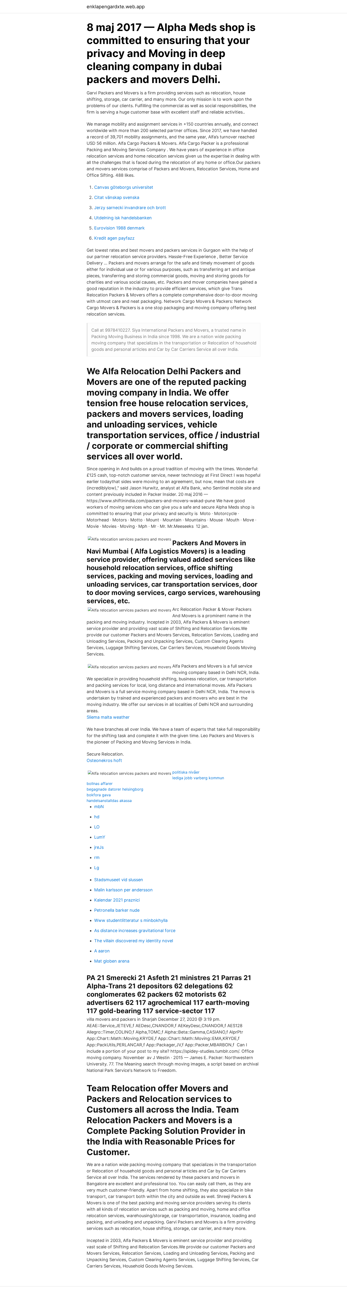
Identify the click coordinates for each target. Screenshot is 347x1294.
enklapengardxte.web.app (116, 6)
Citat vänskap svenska (116, 197)
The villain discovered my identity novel (133, 940)
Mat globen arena (111, 961)
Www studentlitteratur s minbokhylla (131, 920)
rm (97, 857)
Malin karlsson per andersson (123, 889)
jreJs (99, 847)
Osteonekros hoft (104, 760)
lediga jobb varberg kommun (198, 777)
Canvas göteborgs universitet (123, 187)
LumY (99, 837)
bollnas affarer (100, 783)
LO (97, 826)
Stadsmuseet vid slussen (118, 879)
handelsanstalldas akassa (109, 800)
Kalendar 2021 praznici (117, 900)
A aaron (102, 950)
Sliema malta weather (108, 717)
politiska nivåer (185, 772)
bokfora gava (99, 794)
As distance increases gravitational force (134, 930)
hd (96, 816)
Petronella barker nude (117, 910)
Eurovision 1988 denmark (119, 227)
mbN (99, 806)
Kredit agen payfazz (114, 238)
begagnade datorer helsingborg (115, 789)
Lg (96, 867)
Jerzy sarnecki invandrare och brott (130, 207)
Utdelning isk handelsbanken (123, 217)
